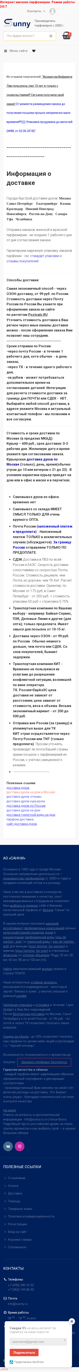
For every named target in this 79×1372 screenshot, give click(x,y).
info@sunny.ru (18, 1304)
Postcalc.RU (38, 315)
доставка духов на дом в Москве (31, 792)
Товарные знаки (20, 1209)
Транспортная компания (33, 664)
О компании (16, 1178)
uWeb (4, 1369)
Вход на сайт (17, 1232)
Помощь (14, 1201)
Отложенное (17, 1247)
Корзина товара (20, 1239)
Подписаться (24, 1352)
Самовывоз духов (28, 497)
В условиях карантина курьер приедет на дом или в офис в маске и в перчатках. (39, 475)
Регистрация (17, 1224)
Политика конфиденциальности (31, 1216)
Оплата (13, 1186)
